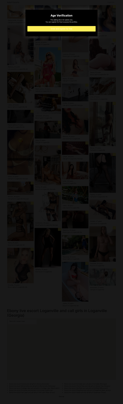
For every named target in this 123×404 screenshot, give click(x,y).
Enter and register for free (61, 29)
